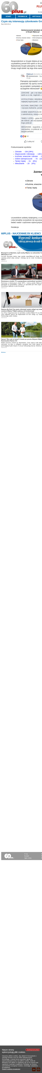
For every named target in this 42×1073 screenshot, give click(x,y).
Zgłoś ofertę (27, 858)
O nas (26, 854)
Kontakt (26, 856)
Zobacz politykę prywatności (11, 1069)
